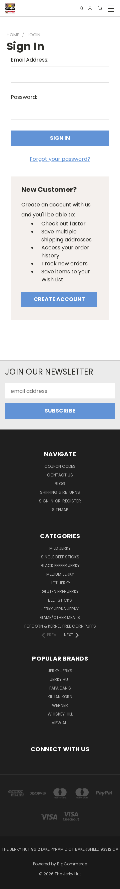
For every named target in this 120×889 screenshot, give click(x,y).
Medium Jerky (60, 574)
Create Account (59, 299)
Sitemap (60, 509)
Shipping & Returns (60, 492)
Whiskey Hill (60, 714)
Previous (11, 882)
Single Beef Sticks (60, 557)
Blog (60, 483)
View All (60, 723)
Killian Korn (60, 697)
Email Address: (29, 60)
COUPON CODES (60, 466)
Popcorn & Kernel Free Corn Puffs (60, 626)
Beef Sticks (60, 600)
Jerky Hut (60, 679)
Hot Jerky (60, 583)
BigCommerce (72, 864)
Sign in (46, 501)
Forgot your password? (60, 159)
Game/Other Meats (60, 617)
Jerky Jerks (60, 671)
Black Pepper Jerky (60, 565)
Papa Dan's (60, 688)
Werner (60, 705)
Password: (24, 97)
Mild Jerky (60, 548)
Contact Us (60, 475)
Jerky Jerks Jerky (60, 609)
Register (71, 501)
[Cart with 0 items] (100, 8)
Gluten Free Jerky (60, 591)
